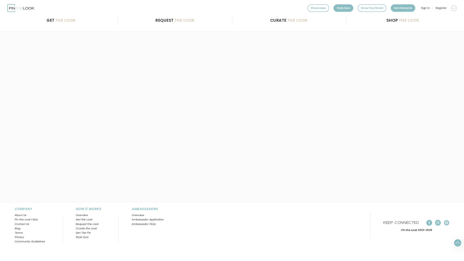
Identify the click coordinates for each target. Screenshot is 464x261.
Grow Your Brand (372, 8)
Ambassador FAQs (144, 224)
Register (441, 8)
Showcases (318, 8)
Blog (17, 228)
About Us (20, 215)
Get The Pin (83, 233)
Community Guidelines (29, 241)
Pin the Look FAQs (26, 219)
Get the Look (84, 219)
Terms (18, 233)
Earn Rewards (403, 8)
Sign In (425, 8)
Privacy (19, 237)
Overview (138, 215)
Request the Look (87, 224)
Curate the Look (86, 228)
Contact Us (21, 224)
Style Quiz (343, 8)
